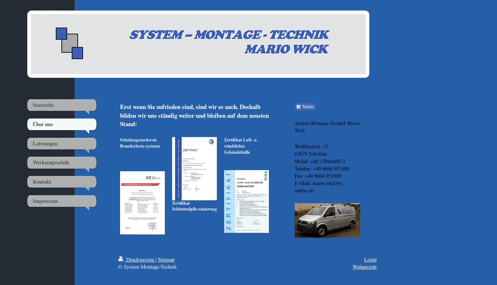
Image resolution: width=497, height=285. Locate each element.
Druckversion (140, 259)
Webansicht (365, 266)
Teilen (307, 106)
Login (370, 259)
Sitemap (166, 259)
